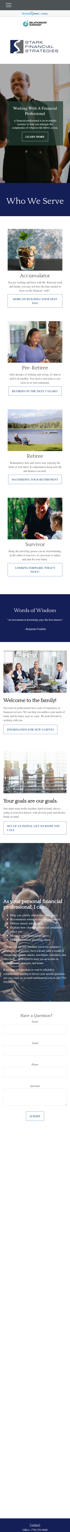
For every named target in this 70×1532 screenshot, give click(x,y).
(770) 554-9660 (39, 1529)
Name (35, 1021)
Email (35, 1043)
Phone (35, 1064)
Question (35, 1086)
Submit (35, 1116)
